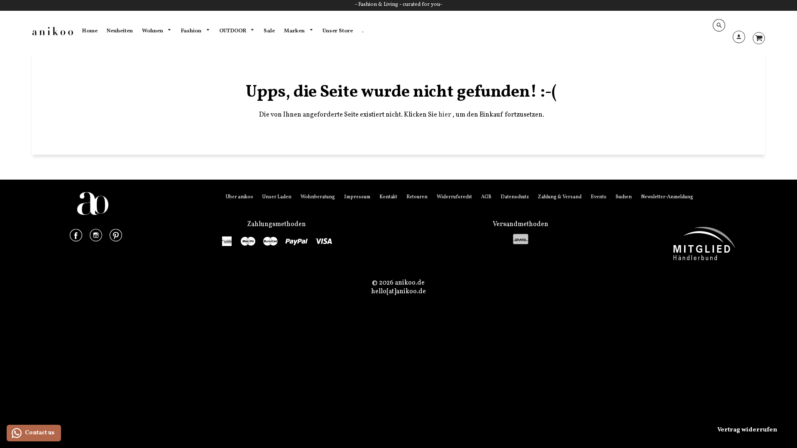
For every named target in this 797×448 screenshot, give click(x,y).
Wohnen (153, 31)
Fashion (192, 31)
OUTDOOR (233, 31)
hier (445, 114)
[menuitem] (90, 31)
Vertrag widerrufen (747, 430)
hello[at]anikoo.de (398, 291)
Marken (295, 31)
